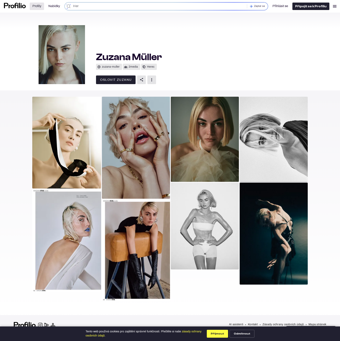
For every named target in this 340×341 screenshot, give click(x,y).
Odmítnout (242, 333)
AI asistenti (236, 324)
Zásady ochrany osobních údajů (283, 324)
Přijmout (217, 333)
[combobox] (166, 6)
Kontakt (253, 324)
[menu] (334, 6)
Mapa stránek (317, 324)
